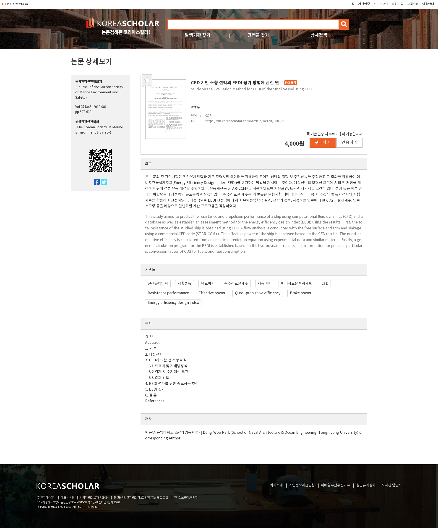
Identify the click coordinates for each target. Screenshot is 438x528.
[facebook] (95, 182)
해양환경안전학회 (87, 122)
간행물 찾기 (258, 35)
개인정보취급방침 (302, 485)
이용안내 (428, 4)
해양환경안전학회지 (88, 82)
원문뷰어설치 (365, 485)
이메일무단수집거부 (335, 485)
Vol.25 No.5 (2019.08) (90, 107)
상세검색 (319, 35)
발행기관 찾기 (197, 35)
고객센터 (413, 4)
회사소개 (276, 485)
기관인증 (364, 4)
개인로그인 (380, 4)
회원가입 (398, 4)
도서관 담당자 (392, 485)
